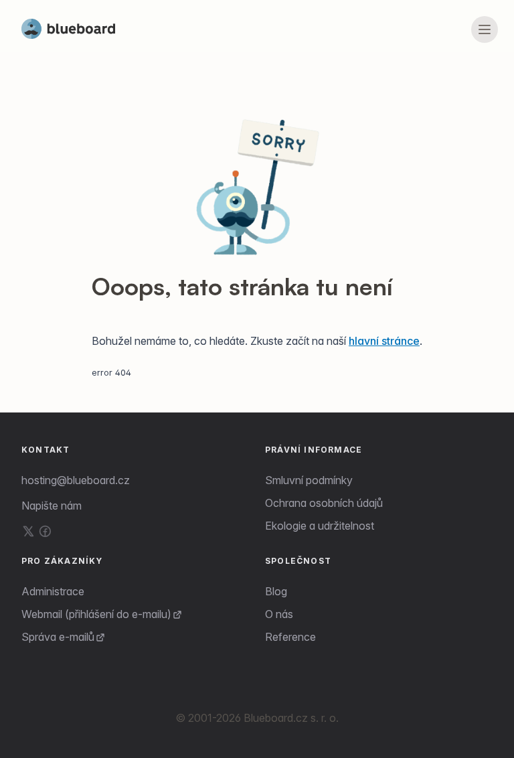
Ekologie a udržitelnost (319, 525)
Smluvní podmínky (309, 480)
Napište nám (51, 505)
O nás (279, 614)
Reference (290, 636)
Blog (276, 591)
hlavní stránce (384, 341)
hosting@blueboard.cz (75, 480)
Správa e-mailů (57, 636)
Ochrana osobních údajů (324, 503)
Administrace (52, 591)
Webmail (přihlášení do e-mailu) (96, 614)
